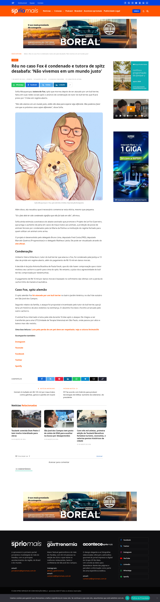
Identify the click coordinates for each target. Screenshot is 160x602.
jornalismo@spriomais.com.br (23, 571)
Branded (78, 11)
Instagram (20, 341)
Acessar (99, 456)
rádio (136, 11)
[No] (157, 598)
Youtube (19, 347)
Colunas (58, 11)
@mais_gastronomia (55, 570)
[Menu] (13, 3)
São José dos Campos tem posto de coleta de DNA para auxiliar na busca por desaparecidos (58, 433)
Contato (40, 3)
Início (26, 54)
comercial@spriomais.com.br (59, 576)
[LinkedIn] (3, 110)
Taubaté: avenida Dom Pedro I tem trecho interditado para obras (25, 433)
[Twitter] (3, 104)
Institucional (22, 3)
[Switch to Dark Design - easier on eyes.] (143, 11)
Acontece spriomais (93, 11)
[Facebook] (3, 98)
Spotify (18, 366)
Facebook (19, 354)
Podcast (69, 11)
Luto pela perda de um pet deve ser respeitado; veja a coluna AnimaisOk (65, 329)
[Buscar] (147, 11)
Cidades (14, 60)
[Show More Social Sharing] (70, 85)
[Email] (3, 122)
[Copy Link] (3, 127)
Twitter (18, 360)
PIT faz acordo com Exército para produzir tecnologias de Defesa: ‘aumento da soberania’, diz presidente (83, 394)
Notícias (47, 11)
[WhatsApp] (3, 116)
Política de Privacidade (140, 598)
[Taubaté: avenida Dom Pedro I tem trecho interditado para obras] (26, 419)
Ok (127, 598)
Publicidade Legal (112, 11)
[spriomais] (24, 11)
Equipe (32, 3)
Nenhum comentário (57, 79)
